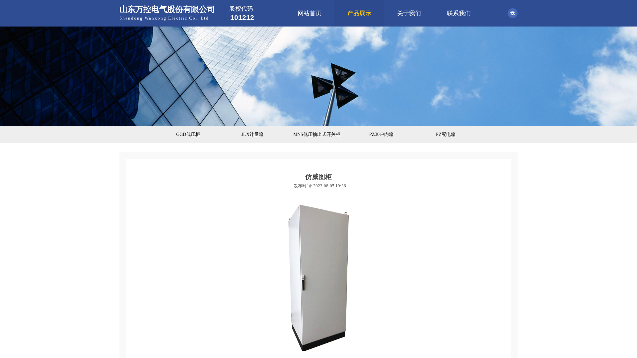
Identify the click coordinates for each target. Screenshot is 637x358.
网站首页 (309, 13)
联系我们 (459, 13)
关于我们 (409, 13)
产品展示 (359, 13)
